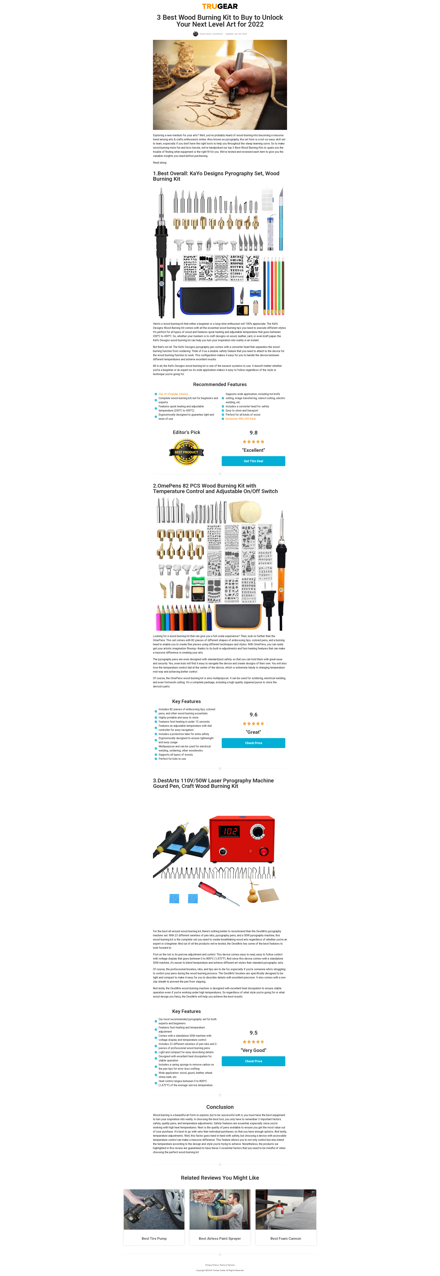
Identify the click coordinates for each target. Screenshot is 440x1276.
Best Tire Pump (154, 1238)
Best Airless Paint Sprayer (220, 1238)
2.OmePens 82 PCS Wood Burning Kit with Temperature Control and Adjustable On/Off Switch (215, 488)
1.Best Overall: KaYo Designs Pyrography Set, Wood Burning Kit (216, 176)
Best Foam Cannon (286, 1238)
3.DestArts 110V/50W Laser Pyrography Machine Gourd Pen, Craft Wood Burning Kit (213, 783)
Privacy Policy (211, 1265)
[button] (253, 461)
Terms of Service (227, 1265)
